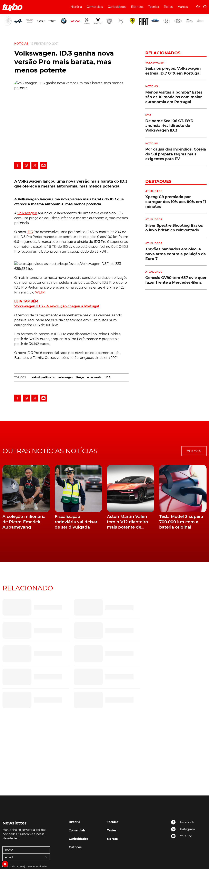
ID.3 (30, 232)
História (76, 7)
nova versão (94, 377)
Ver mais (194, 451)
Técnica (153, 7)
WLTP (39, 292)
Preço (80, 377)
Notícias (21, 43)
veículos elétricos (43, 377)
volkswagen (65, 377)
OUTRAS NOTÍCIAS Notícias (50, 451)
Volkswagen (27, 213)
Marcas (183, 7)
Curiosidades (117, 7)
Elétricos (137, 7)
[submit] (46, 857)
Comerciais (95, 7)
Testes (168, 7)
